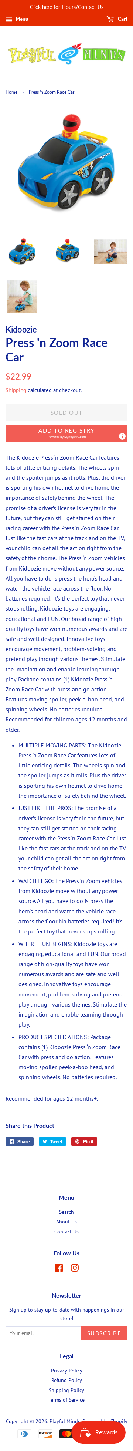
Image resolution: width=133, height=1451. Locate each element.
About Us (66, 1221)
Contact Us (66, 1231)
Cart (122, 19)
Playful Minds (65, 1421)
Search (66, 1212)
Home (11, 92)
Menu (21, 19)
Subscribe (104, 1333)
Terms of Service (66, 1400)
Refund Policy (66, 1380)
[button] (66, 433)
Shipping (16, 390)
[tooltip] (122, 436)
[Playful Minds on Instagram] (75, 1269)
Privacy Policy (66, 1370)
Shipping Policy (66, 1390)
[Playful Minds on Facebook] (59, 1269)
